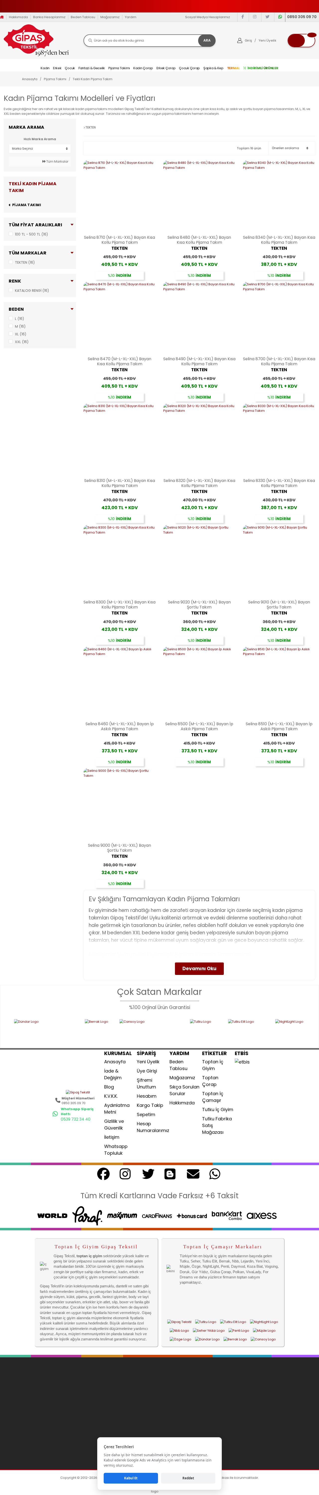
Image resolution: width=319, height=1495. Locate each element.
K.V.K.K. (111, 1096)
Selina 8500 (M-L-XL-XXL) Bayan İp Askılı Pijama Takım (199, 726)
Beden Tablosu (83, 17)
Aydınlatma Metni (117, 1108)
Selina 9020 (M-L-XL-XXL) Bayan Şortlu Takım (199, 605)
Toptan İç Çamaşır (212, 1096)
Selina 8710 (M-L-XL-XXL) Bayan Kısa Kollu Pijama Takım (119, 240)
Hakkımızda (18, 17)
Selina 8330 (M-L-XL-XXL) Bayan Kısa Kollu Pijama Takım (279, 483)
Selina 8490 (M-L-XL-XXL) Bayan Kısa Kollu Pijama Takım (199, 361)
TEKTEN (119, 248)
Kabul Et (131, 1478)
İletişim (111, 1137)
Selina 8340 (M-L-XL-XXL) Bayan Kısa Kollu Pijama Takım (279, 240)
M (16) (20, 326)
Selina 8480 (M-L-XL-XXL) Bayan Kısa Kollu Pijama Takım (199, 240)
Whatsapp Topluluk (116, 1149)
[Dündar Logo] (207, 1339)
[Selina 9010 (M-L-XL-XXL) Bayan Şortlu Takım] (279, 561)
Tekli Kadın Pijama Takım (92, 79)
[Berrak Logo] (61, 1030)
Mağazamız (110, 17)
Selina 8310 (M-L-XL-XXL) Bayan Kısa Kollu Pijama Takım (119, 483)
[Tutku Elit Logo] (210, 1030)
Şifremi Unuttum (146, 1083)
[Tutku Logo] (168, 1030)
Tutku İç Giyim (217, 1109)
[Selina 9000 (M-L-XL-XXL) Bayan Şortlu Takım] (119, 804)
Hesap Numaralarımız (153, 1127)
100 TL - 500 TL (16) (31, 234)
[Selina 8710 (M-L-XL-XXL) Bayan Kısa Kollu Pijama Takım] (119, 196)
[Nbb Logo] (179, 1330)
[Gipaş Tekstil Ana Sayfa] (179, 1321)
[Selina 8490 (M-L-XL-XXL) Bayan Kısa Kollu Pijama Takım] (199, 318)
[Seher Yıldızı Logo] (209, 1330)
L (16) (19, 318)
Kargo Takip (150, 1105)
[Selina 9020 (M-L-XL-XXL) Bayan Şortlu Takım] (199, 561)
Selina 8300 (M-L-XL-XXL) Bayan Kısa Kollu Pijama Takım (119, 605)
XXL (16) (22, 341)
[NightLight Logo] (261, 1030)
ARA (207, 40)
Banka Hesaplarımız (49, 17)
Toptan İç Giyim (212, 1065)
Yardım (130, 17)
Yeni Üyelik (148, 1062)
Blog (109, 1087)
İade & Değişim (113, 1074)
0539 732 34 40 (75, 1119)
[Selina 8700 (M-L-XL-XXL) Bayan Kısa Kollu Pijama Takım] (279, 318)
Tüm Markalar (57, 161)
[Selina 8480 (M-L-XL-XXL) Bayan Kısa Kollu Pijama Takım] (199, 196)
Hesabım (147, 1096)
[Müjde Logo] (264, 1330)
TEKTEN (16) (25, 262)
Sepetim (146, 1114)
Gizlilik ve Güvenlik (114, 1124)
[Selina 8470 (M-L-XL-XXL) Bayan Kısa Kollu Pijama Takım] (119, 318)
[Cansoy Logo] (113, 1030)
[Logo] (36, 40)
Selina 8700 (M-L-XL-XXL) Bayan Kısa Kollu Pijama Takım (279, 361)
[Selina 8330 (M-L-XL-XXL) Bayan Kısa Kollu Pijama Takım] (279, 440)
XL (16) (20, 334)
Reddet (188, 1478)
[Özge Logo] (180, 1339)
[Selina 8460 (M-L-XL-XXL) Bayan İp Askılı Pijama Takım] (119, 683)
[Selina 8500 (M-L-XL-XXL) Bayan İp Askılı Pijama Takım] (199, 683)
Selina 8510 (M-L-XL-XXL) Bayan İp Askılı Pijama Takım (279, 726)
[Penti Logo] (239, 1330)
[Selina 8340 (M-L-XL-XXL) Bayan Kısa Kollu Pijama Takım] (279, 196)
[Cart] (301, 40)
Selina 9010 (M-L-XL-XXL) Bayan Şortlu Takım (279, 605)
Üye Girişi (147, 1071)
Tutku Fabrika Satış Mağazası (217, 1125)
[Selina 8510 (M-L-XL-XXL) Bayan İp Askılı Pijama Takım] (279, 683)
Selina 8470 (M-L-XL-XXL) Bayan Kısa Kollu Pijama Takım (119, 361)
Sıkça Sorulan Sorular (184, 1090)
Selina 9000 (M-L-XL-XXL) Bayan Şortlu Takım (119, 848)
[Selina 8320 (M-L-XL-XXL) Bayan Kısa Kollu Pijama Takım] (199, 440)
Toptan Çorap (210, 1081)
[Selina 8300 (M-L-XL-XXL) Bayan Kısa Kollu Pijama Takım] (119, 561)
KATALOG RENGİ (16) (32, 290)
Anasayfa (115, 1062)
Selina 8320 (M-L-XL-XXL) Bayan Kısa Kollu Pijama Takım (199, 483)
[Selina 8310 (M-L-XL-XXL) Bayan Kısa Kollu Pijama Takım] (119, 440)
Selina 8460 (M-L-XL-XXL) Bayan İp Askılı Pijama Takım (119, 726)
